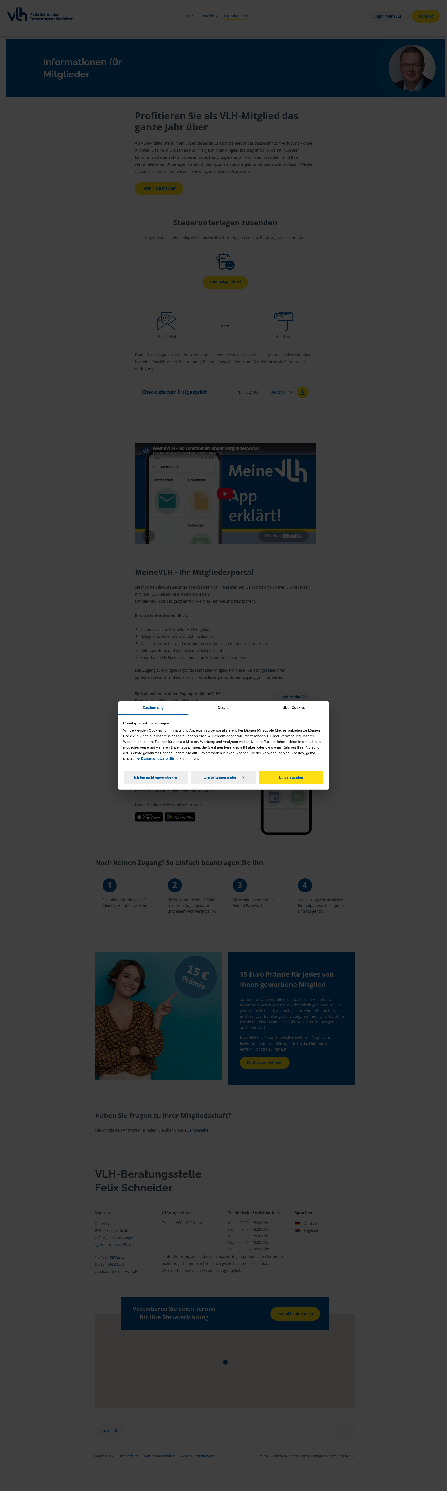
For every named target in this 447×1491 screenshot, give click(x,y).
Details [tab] (223, 708)
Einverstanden (291, 777)
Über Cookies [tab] (294, 708)
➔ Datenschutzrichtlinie (158, 759)
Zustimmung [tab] (153, 708)
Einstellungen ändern (220, 777)
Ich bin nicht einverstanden (156, 777)
